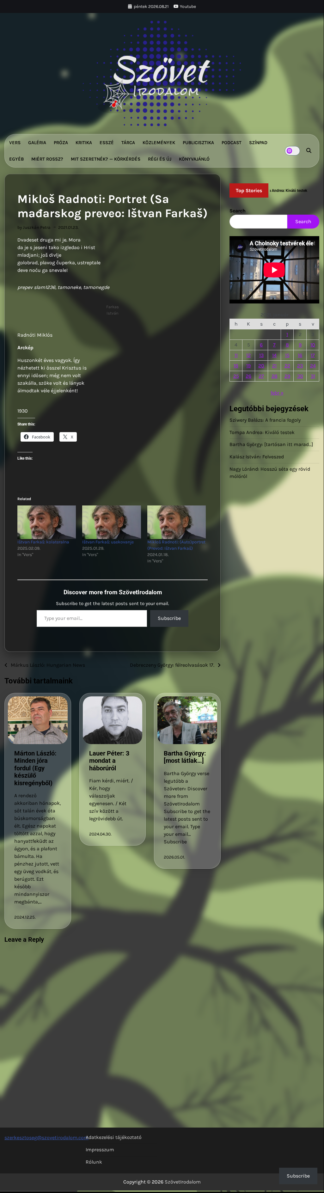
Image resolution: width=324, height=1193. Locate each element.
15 (287, 355)
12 (248, 355)
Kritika (84, 142)
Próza (61, 142)
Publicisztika (198, 142)
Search (237, 211)
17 (313, 355)
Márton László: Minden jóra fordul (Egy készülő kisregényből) (35, 768)
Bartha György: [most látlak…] (185, 757)
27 (261, 376)
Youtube (188, 6)
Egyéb (16, 159)
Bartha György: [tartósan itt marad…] (271, 444)
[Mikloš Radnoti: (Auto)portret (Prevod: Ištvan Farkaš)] (176, 522)
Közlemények (159, 142)
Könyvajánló (194, 159)
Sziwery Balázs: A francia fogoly (265, 420)
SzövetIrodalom (183, 1182)
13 (261, 355)
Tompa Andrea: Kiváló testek (262, 432)
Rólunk (94, 1162)
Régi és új (159, 159)
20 (261, 366)
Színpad (258, 142)
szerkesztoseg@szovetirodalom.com (46, 1138)
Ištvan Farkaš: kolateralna (43, 542)
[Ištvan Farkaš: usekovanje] (111, 522)
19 (248, 366)
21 (274, 366)
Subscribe (169, 618)
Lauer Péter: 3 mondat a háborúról (109, 761)
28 (275, 376)
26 (248, 376)
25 (236, 376)
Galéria (37, 142)
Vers (15, 142)
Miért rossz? (47, 159)
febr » (277, 393)
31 (313, 376)
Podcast (231, 142)
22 (287, 366)
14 (274, 355)
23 (300, 366)
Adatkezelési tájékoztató (114, 1137)
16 (300, 355)
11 (236, 355)
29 (287, 376)
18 (236, 366)
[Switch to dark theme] (292, 151)
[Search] (309, 150)
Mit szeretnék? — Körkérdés (105, 159)
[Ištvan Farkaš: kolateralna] (46, 522)
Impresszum (100, 1150)
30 (300, 376)
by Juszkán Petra (34, 227)
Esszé (107, 142)
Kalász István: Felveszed (256, 457)
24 (313, 366)
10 (312, 345)
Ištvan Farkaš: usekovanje (108, 542)
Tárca (128, 142)
